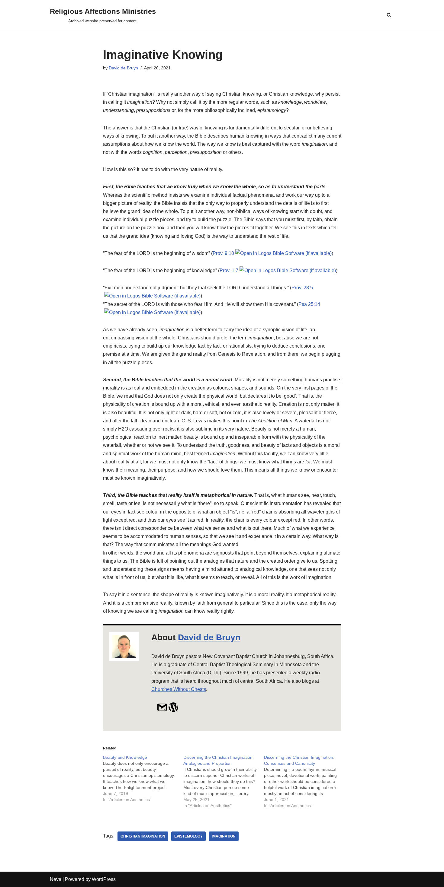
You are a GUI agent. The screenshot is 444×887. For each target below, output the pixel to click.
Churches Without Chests (178, 689)
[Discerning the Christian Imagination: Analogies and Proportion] (223, 781)
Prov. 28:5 (302, 287)
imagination (224, 836)
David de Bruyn (123, 67)
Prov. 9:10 (223, 253)
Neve (55, 879)
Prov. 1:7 (229, 270)
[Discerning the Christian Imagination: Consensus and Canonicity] (304, 781)
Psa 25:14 (309, 304)
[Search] (389, 15)
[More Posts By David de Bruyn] (173, 710)
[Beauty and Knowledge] (143, 778)
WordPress (104, 879)
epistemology (188, 836)
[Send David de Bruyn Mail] (162, 710)
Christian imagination (143, 836)
